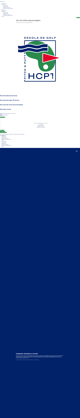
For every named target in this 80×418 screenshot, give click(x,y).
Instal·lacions (4, 4)
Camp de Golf (5, 5)
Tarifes (3, 9)
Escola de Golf (4, 3)
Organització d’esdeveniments (8, 8)
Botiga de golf (5, 6)
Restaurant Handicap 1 (6, 7)
